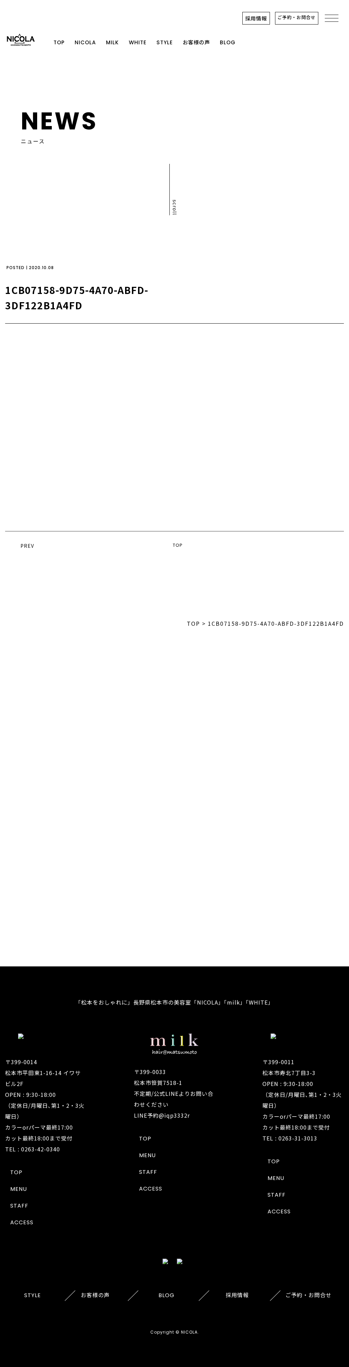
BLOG (228, 42)
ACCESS (21, 1222)
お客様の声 (196, 42)
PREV (27, 545)
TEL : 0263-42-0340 (32, 1149)
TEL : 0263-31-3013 (289, 1138)
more (174, 910)
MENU (18, 1189)
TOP (59, 42)
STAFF (19, 1206)
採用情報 (256, 18)
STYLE (164, 42)
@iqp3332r (174, 1115)
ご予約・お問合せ (296, 17)
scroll (175, 207)
